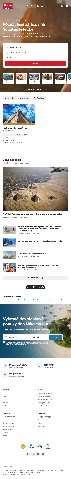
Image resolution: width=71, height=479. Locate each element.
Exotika (47, 82)
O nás (4, 393)
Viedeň (7, 300)
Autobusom (60, 82)
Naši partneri (42, 426)
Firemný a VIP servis (44, 403)
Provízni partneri (43, 420)
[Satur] (7, 6)
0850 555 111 (49, 365)
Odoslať (55, 337)
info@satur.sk (15, 373)
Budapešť (21, 300)
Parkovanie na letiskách (45, 399)
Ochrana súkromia (8, 420)
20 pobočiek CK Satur (18, 365)
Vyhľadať (35, 63)
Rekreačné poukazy (9, 426)
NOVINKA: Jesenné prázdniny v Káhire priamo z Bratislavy (33, 213)
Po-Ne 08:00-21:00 (36, 89)
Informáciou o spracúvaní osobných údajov (16, 344)
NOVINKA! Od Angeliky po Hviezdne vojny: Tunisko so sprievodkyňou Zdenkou (38, 266)
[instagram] (38, 454)
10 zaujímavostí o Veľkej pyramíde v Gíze (32, 254)
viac (49, 36)
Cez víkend (34, 82)
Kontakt (5, 406)
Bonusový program (9, 423)
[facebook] (28, 454)
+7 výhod (6, 137)
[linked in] (33, 454)
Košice (50, 300)
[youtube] (43, 454)
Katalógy (5, 432)
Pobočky (5, 396)
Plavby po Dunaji (8, 82)
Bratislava (36, 300)
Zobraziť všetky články (35, 278)
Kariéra (5, 399)
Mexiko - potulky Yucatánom (15, 128)
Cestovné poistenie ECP (45, 393)
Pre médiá (41, 423)
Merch (5, 436)
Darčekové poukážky (44, 396)
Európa (21, 82)
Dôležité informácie (9, 417)
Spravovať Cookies (8, 466)
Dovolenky (40, 6)
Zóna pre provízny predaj (45, 417)
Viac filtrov (40, 98)
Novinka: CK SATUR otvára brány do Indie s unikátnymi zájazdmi (41, 241)
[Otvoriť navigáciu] (67, 6)
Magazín (5, 403)
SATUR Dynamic (8, 429)
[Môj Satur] (62, 6)
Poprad (63, 300)
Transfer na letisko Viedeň (46, 406)
